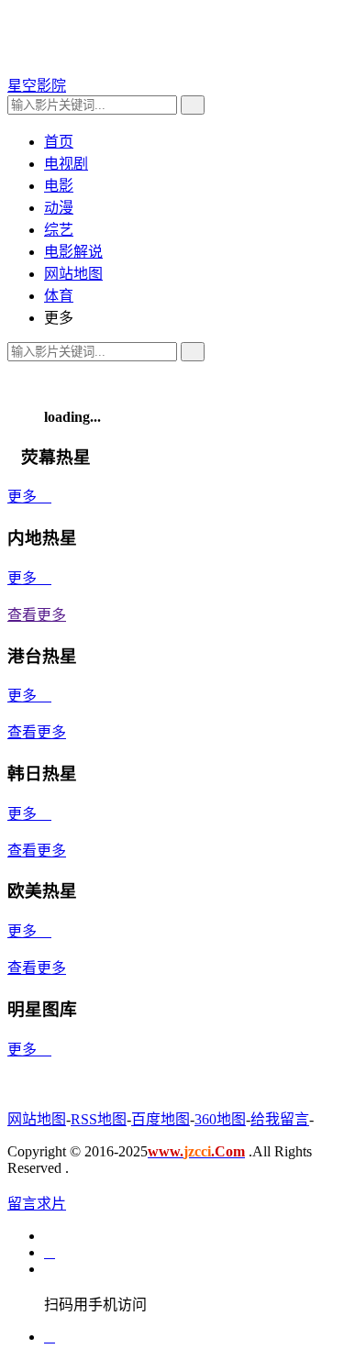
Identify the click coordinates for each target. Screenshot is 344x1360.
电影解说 (73, 252)
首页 (58, 141)
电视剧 (66, 163)
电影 (58, 185)
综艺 (58, 230)
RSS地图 (99, 1119)
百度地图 (160, 1119)
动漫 (58, 208)
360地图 (220, 1119)
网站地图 (73, 274)
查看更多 (36, 615)
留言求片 (36, 1203)
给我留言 (279, 1119)
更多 (29, 496)
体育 (58, 296)
